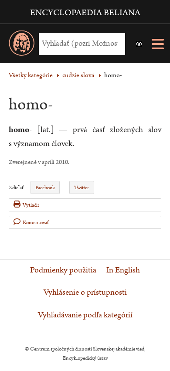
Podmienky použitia (63, 270)
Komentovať (36, 222)
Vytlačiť (31, 205)
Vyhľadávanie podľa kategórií (85, 315)
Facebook (45, 187)
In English (123, 270)
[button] (139, 44)
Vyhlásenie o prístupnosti (85, 292)
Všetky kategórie (31, 75)
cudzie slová (78, 75)
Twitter (81, 187)
